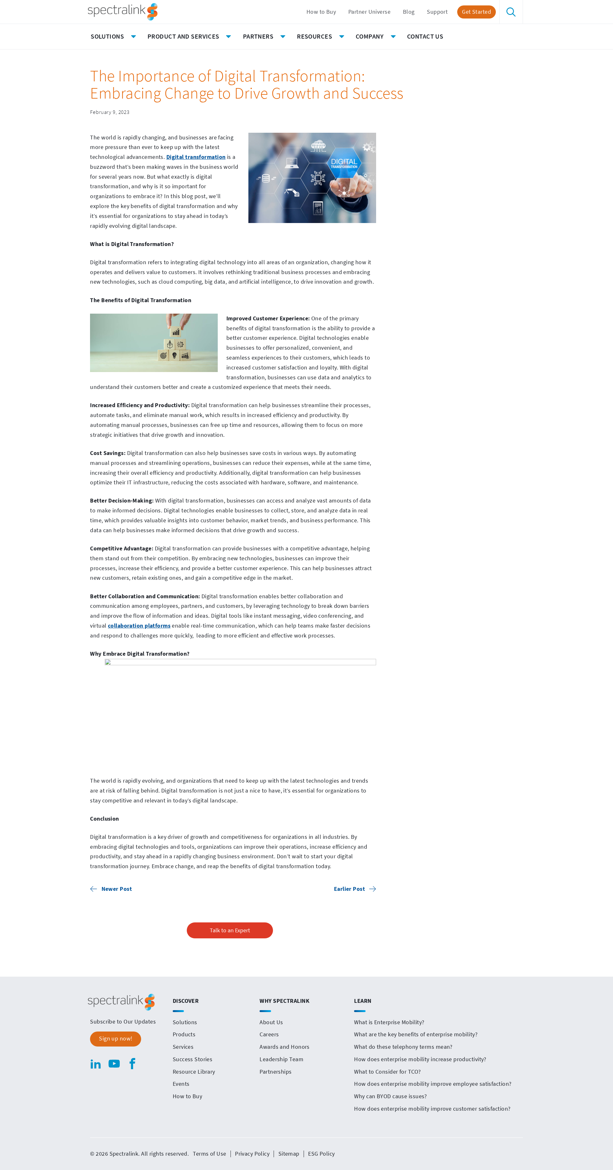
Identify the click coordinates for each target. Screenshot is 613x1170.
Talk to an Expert (230, 930)
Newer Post (117, 888)
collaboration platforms (139, 625)
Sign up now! (115, 1038)
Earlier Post (349, 888)
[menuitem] (321, 12)
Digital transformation (196, 156)
